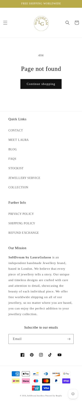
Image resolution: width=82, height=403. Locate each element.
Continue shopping (41, 84)
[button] (5, 22)
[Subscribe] (68, 339)
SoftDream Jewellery (36, 396)
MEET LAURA (18, 139)
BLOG (12, 149)
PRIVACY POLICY (21, 213)
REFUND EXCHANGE (23, 232)
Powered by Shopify (53, 396)
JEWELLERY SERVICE (24, 178)
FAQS (12, 158)
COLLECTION (18, 187)
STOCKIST (16, 168)
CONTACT (15, 130)
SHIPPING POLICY (21, 223)
